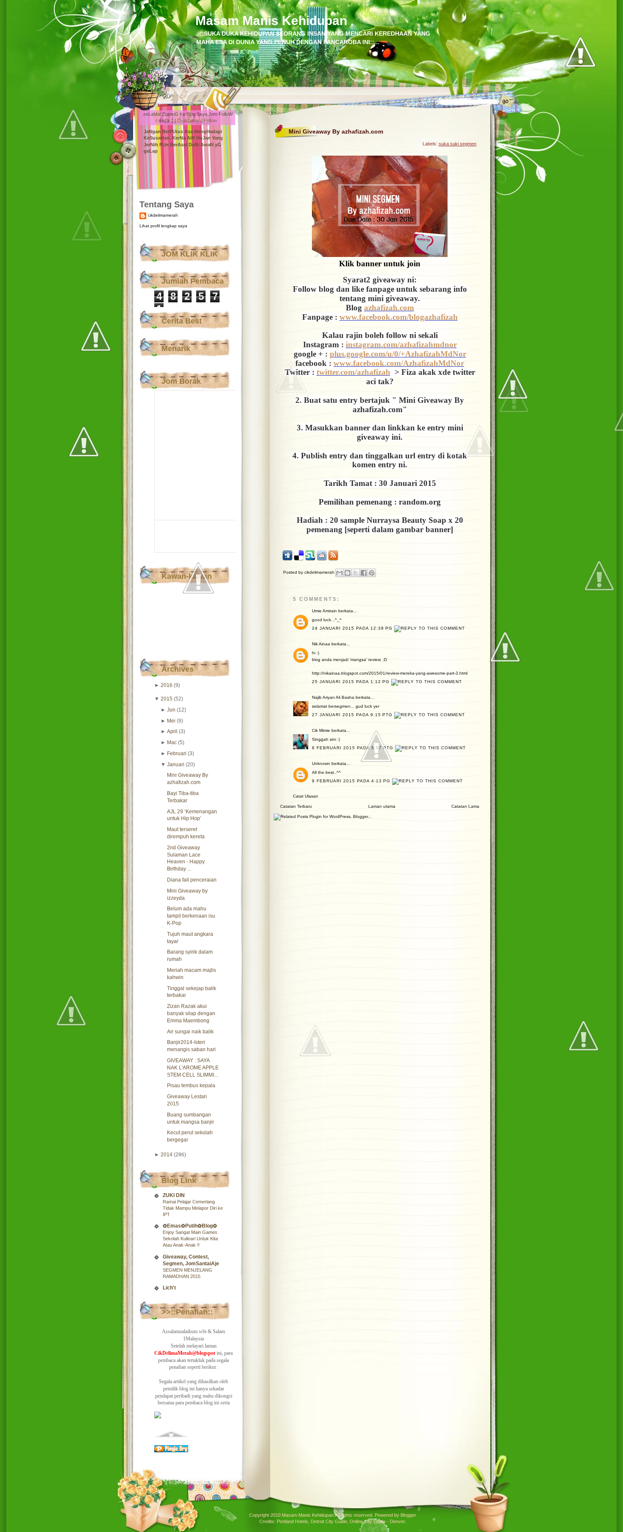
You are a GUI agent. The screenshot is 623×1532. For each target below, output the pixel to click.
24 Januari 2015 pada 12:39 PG (353, 628)
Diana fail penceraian (192, 880)
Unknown (321, 763)
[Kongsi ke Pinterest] (371, 573)
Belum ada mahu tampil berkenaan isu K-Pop (191, 916)
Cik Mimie (321, 730)
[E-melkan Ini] (339, 573)
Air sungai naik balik (190, 1032)
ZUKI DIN (174, 1195)
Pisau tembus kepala (191, 1085)
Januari (175, 764)
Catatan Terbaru (296, 806)
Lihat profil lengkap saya (163, 225)
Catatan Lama (465, 806)
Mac (172, 742)
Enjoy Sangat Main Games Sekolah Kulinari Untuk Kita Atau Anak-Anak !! (190, 1238)
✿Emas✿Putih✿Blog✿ (190, 1226)
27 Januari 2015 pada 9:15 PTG (353, 714)
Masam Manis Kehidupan (271, 21)
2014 (166, 1155)
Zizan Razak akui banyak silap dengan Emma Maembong (191, 1013)
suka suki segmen (457, 143)
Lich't (169, 1288)
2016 (166, 685)
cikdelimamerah (163, 215)
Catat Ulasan (305, 796)
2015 (166, 699)
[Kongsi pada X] (355, 573)
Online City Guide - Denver (377, 1521)
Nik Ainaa (321, 644)
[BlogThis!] (347, 573)
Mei (171, 721)
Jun (171, 710)
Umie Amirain (324, 610)
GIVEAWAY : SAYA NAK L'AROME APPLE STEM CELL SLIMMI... (193, 1068)
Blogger (408, 1515)
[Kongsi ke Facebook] (363, 573)
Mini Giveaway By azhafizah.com (336, 131)
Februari (176, 753)
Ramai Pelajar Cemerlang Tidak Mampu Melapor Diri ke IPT (193, 1208)
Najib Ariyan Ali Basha (333, 697)
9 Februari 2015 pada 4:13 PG (352, 781)
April (172, 731)
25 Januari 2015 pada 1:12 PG (351, 681)
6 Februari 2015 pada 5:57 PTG (353, 747)
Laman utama (381, 806)
